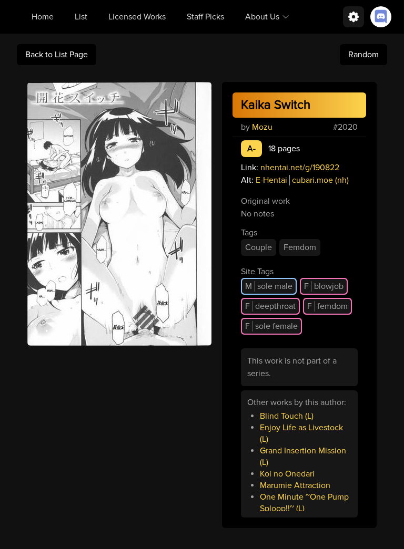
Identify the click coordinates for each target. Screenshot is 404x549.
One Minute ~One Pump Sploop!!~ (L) (304, 503)
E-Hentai (271, 180)
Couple (258, 247)
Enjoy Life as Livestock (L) (301, 433)
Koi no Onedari (287, 474)
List (81, 17)
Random (363, 54)
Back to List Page (56, 54)
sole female (271, 326)
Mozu (262, 127)
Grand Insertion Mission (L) (303, 457)
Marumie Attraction (295, 485)
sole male (268, 286)
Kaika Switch (275, 104)
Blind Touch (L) (287, 416)
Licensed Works (137, 17)
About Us (262, 17)
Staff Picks (205, 17)
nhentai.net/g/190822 (299, 167)
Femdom (300, 247)
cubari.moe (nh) (320, 180)
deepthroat (270, 306)
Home (43, 17)
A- (251, 148)
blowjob (324, 286)
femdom (327, 306)
